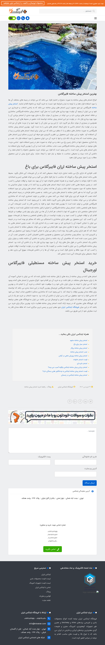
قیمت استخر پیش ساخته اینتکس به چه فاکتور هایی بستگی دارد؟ (65, 371)
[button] (27, 18)
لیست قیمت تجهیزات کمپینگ (40, 583)
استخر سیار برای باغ (81, 344)
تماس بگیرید (50, 549)
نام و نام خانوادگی (89, 456)
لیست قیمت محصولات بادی (40, 578)
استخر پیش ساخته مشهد (79, 340)
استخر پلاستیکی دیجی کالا (75, 393)
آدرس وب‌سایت (90, 468)
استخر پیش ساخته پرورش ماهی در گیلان (73, 355)
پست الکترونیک (44, 456)
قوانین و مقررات (45, 596)
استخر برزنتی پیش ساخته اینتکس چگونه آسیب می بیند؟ (68, 367)
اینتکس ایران (46, 574)
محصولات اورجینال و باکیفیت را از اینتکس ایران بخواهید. (23, 3)
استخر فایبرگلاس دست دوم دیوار (35, 390)
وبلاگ (49, 387)
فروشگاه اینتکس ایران (70, 307)
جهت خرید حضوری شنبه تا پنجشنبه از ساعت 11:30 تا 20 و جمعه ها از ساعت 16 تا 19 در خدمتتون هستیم (75, 4)
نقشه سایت (46, 600)
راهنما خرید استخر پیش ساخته (35, 387)
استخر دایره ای (82, 363)
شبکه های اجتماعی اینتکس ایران (31, 637)
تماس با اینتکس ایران (43, 587)
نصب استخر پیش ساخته (79, 352)
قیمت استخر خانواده (80, 359)
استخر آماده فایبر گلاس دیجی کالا (78, 390)
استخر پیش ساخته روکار (79, 348)
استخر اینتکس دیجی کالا (57, 390)
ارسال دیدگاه (90, 482)
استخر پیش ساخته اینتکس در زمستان (74, 375)
